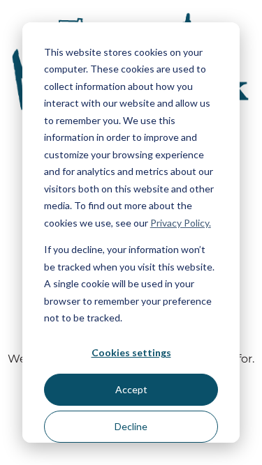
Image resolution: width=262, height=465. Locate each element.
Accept (131, 389)
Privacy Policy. (180, 223)
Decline (131, 426)
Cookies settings (131, 352)
